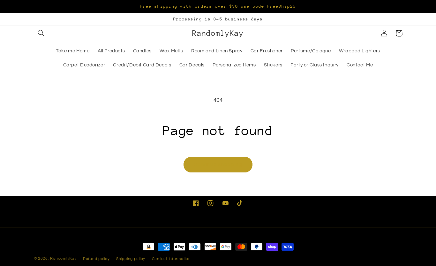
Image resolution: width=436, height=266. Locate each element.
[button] (41, 33)
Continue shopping (218, 164)
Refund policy (96, 259)
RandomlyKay (63, 258)
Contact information (171, 259)
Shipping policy (130, 259)
